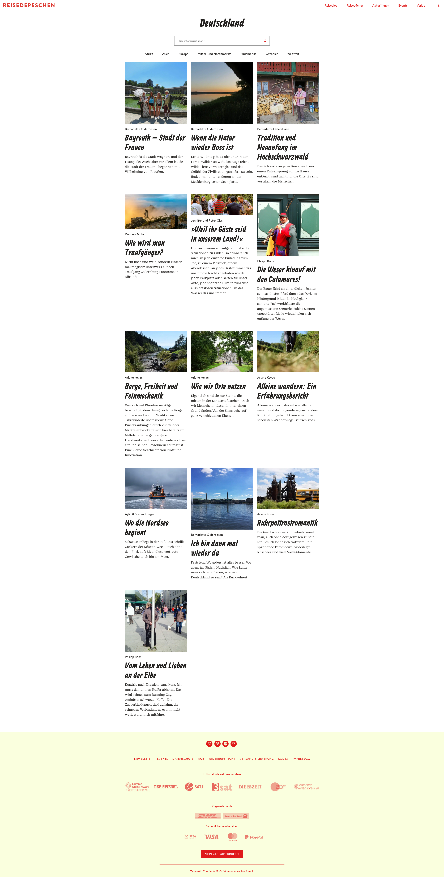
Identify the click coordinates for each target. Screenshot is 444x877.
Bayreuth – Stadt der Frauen (155, 143)
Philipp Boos (265, 261)
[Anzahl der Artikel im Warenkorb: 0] (439, 5)
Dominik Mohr (134, 234)
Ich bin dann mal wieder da (214, 548)
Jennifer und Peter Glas (207, 220)
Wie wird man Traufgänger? (145, 248)
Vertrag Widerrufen (222, 854)
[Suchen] (265, 41)
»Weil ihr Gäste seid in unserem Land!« (218, 234)
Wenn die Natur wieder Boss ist (213, 143)
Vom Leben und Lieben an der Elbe (155, 670)
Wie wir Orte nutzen (218, 387)
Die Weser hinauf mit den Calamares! (286, 275)
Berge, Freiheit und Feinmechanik (151, 391)
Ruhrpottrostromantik (287, 523)
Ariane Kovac (134, 377)
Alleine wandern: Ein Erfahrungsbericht (286, 391)
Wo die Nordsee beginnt (147, 528)
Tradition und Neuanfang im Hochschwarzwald (282, 148)
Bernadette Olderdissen (141, 129)
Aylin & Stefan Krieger (140, 514)
